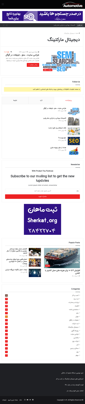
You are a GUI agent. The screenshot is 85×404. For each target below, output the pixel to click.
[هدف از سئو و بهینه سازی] (74, 151)
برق (77, 352)
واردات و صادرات (74, 302)
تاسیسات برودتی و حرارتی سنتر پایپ (64, 25)
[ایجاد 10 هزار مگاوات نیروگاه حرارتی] (35, 273)
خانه (77, 33)
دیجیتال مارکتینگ (73, 327)
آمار (77, 345)
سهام (77, 355)
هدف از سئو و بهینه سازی (58, 147)
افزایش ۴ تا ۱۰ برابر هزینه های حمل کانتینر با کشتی (62, 272)
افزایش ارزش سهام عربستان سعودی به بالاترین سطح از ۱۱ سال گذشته (17, 251)
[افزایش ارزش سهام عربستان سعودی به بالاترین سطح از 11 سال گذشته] (35, 252)
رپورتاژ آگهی (75, 331)
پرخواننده (68, 100)
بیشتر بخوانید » (33, 65)
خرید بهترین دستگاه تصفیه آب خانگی (72, 373)
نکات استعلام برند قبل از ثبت (57, 128)
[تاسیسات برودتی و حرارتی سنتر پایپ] (74, 121)
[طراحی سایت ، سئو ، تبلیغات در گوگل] (74, 111)
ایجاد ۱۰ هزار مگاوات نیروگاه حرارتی (16, 269)
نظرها (15, 100)
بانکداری (76, 338)
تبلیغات (4, 400)
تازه (41, 100)
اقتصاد (77, 306)
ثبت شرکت (75, 323)
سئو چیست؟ (62, 138)
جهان (77, 316)
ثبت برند (76, 299)
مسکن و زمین (74, 348)
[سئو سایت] (42, 16)
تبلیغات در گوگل (74, 320)
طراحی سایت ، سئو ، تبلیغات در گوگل (22, 55)
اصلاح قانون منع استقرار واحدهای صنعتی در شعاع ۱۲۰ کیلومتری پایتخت (16, 261)
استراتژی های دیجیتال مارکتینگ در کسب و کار (69, 379)
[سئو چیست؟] (74, 141)
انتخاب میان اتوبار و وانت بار (75, 391)
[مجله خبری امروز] (72, 4)
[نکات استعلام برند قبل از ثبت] (74, 131)
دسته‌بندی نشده (74, 309)
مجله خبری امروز (33, 52)
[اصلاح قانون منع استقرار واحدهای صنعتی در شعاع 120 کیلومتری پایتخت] (35, 262)
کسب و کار (75, 295)
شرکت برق (75, 341)
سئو (77, 313)
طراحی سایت (75, 334)
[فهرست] (3, 5)
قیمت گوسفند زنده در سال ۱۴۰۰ (74, 385)
